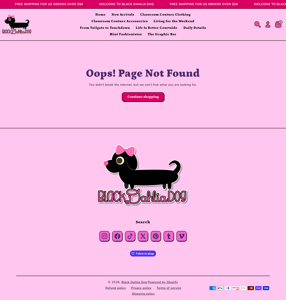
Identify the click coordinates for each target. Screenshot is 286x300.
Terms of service (169, 288)
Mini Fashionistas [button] (126, 34)
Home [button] (100, 14)
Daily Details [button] (194, 28)
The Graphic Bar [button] (162, 34)
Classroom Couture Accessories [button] (120, 21)
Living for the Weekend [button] (174, 21)
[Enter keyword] (257, 24)
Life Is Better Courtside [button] (156, 28)
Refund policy (115, 288)
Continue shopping (143, 97)
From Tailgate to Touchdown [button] (105, 28)
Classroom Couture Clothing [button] (165, 14)
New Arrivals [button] (123, 14)
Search (143, 222)
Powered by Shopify (163, 282)
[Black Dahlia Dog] (143, 176)
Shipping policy (143, 294)
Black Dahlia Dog (134, 282)
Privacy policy (141, 288)
